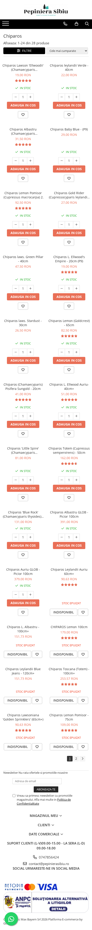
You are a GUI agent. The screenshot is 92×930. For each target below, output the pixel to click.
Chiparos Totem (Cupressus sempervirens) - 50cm (69, 450)
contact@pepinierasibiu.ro (48, 863)
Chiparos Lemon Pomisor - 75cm (69, 717)
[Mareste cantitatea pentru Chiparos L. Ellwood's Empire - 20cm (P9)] (76, 288)
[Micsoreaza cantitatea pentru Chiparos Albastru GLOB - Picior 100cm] (61, 537)
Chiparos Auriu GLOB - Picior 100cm (23, 571)
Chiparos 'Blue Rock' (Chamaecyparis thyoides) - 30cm (23, 514)
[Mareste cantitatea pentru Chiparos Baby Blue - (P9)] (76, 160)
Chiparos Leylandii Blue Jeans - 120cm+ (23, 671)
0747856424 (48, 857)
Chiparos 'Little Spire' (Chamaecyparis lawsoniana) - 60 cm (23, 450)
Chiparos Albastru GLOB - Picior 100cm (69, 514)
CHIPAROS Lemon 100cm (69, 627)
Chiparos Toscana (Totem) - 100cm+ (69, 671)
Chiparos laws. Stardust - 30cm (23, 323)
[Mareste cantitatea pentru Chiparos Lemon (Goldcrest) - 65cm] (76, 352)
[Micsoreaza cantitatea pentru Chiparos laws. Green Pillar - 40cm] (15, 288)
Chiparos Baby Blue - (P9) (69, 129)
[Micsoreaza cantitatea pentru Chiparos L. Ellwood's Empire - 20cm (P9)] (61, 288)
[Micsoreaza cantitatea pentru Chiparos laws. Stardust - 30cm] (15, 352)
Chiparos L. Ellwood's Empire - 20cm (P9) (69, 259)
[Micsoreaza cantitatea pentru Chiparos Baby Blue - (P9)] (61, 160)
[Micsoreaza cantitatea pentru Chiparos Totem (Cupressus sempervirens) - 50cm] (61, 480)
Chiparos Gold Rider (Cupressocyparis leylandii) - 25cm (69, 195)
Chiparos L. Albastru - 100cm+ (23, 629)
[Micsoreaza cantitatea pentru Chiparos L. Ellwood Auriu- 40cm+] (61, 416)
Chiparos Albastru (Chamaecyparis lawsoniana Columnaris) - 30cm (23, 131)
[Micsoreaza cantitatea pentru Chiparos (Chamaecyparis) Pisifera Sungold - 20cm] (15, 416)
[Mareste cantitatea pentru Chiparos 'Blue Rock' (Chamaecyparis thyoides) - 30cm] (30, 537)
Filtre (26, 51)
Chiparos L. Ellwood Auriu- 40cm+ (69, 386)
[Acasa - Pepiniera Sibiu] (46, 9)
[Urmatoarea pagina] (82, 758)
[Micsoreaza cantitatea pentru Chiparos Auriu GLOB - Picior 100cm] (15, 594)
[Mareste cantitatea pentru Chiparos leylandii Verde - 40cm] (76, 97)
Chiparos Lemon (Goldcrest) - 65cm (69, 323)
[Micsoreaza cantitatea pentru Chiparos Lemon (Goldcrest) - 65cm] (61, 352)
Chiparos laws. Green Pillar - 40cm (23, 259)
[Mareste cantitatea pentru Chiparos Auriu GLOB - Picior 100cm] (30, 594)
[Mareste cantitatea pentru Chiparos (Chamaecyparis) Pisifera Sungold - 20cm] (30, 416)
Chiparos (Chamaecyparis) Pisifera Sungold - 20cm (23, 386)
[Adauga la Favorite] (23, 114)
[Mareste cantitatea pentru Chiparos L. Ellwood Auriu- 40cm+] (76, 416)
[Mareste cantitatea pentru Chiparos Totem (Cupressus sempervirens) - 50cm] (76, 480)
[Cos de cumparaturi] (76, 23)
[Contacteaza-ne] (65, 23)
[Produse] (6, 25)
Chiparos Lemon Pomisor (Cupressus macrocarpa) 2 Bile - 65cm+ (23, 195)
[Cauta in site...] (87, 23)
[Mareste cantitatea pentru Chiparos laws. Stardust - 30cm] (30, 352)
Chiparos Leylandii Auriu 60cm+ (69, 571)
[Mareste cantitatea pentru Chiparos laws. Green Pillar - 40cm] (30, 288)
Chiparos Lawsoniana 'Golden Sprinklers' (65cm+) (23, 717)
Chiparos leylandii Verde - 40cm (69, 67)
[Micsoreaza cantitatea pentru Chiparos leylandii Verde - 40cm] (61, 97)
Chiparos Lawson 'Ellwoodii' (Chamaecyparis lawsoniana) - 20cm (23, 67)
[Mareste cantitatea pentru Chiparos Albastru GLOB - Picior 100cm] (76, 537)
